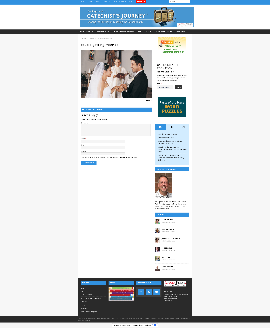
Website (83, 151)
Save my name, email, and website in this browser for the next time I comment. (110, 157)
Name (83, 139)
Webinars (107, 2)
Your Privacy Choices (142, 325)
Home (82, 2)
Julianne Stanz (168, 229)
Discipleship (180, 32)
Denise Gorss (167, 248)
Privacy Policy (180, 294)
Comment (84, 123)
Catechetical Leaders (164, 32)
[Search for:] (179, 2)
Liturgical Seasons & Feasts (123, 32)
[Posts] (160, 127)
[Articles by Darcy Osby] (157, 260)
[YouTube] (156, 292)
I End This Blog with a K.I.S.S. (167, 134)
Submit (178, 87)
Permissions (168, 301)
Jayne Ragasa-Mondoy (171, 239)
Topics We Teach (103, 32)
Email (83, 145)
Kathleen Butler (169, 220)
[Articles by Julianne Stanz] (157, 232)
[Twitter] (149, 292)
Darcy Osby (166, 257)
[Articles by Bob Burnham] (157, 270)
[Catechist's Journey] (137, 28)
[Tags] (172, 127)
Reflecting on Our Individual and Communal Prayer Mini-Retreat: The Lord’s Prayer (172, 149)
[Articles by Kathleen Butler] (157, 223)
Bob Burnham (167, 267)
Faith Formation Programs (123, 2)
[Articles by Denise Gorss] (157, 251)
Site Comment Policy (170, 298)
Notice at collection (122, 325)
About (90, 2)
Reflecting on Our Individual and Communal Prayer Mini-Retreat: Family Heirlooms (171, 157)
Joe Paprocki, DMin (86, 295)
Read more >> (164, 209)
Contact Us (84, 302)
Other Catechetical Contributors (91, 298)
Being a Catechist (86, 32)
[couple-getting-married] (116, 97)
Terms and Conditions (171, 296)
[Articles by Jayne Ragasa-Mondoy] (157, 241)
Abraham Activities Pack (166, 138)
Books (98, 2)
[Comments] (183, 127)
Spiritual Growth (145, 32)
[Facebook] (141, 292)
